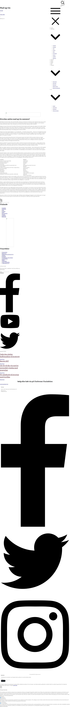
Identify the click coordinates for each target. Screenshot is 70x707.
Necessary (3, 697)
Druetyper (4, 256)
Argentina (4, 208)
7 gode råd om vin (5, 263)
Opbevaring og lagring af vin (7, 254)
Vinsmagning (4, 252)
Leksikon (3, 255)
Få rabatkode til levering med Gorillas (9, 375)
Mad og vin (4, 253)
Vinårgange (4, 261)
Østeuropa (4, 216)
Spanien (3, 214)
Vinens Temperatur (6, 262)
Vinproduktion (5, 258)
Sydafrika (4, 215)
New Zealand (4, 213)
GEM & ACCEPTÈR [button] (4, 706)
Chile (3, 210)
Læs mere (15, 685)
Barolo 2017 (4, 361)
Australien (4, 209)
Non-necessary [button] (3, 702)
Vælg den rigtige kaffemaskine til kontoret (10, 355)
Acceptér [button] (11, 685)
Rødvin (3, 260)
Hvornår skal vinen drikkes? (7, 257)
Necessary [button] (2, 696)
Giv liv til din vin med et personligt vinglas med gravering (9, 367)
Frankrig (3, 211)
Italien (3, 212)
